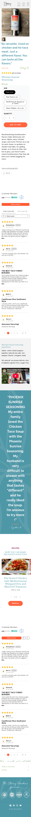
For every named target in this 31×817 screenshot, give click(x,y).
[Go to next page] (26, 333)
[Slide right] (20, 597)
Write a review (15, 204)
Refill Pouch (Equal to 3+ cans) (15, 102)
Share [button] (8, 173)
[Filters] (3, 216)
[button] (19, 4)
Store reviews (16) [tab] (22, 211)
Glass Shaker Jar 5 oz (15, 108)
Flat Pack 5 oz (12, 97)
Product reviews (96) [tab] (8, 211)
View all (15, 603)
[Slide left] (11, 597)
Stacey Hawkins (18, 809)
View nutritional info (10, 168)
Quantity (8, 113)
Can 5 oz (9, 92)
